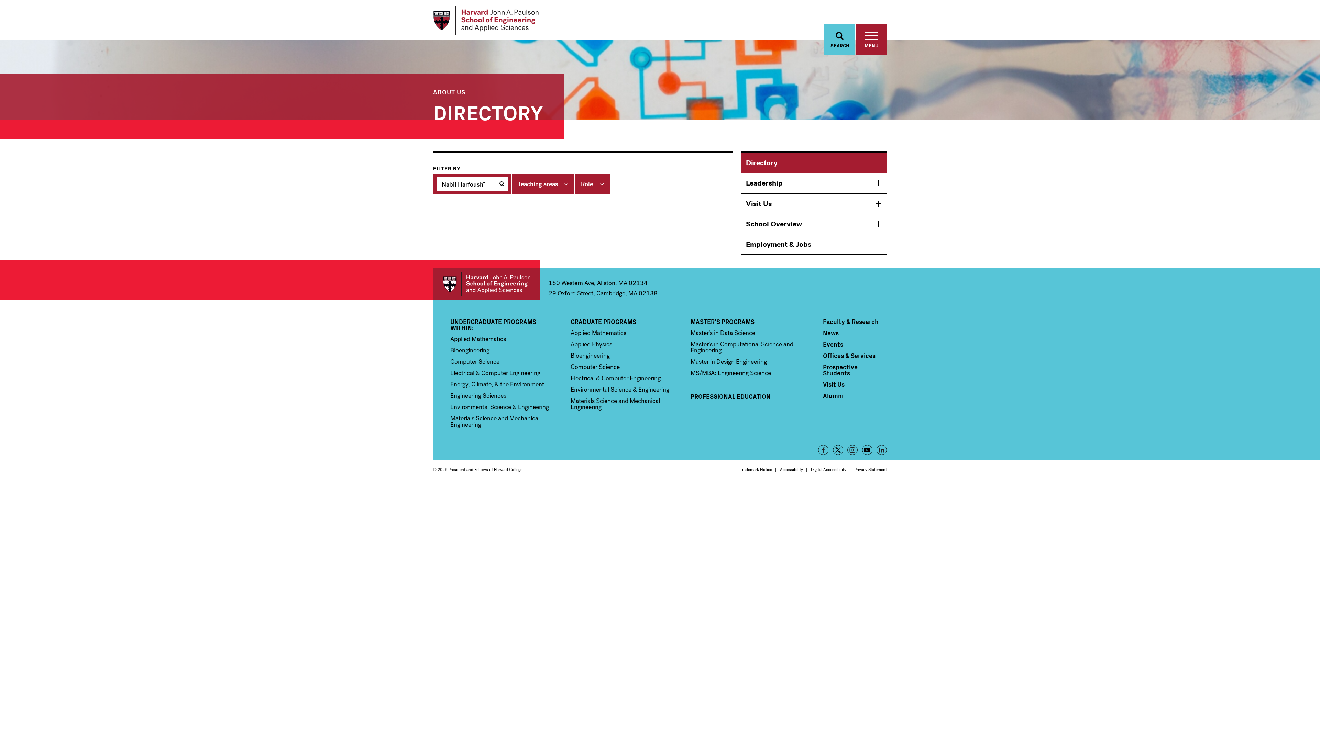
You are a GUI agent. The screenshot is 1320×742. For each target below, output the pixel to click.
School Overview (774, 224)
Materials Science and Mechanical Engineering (495, 421)
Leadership (764, 183)
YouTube (867, 450)
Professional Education (731, 396)
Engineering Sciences (478, 396)
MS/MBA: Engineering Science (731, 373)
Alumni (833, 396)
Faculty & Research (851, 321)
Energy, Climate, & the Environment (497, 384)
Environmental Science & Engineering (499, 407)
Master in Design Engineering (729, 362)
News (831, 333)
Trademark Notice (756, 469)
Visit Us (759, 204)
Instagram (852, 450)
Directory (762, 163)
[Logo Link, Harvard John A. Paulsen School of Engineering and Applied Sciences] (486, 20)
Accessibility (791, 469)
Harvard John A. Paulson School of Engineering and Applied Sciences (486, 284)
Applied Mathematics (478, 339)
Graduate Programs (603, 321)
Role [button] (587, 184)
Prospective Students (840, 370)
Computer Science (474, 362)
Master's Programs (723, 321)
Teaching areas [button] (538, 184)
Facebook (823, 450)
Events (833, 344)
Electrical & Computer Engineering (495, 373)
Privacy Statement (870, 469)
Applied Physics (591, 344)
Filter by (447, 169)
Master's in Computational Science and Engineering (742, 347)
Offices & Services (849, 355)
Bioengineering (470, 350)
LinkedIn (882, 450)
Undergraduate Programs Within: (493, 324)
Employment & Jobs (778, 244)
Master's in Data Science (723, 333)
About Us (449, 92)
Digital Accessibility (828, 469)
